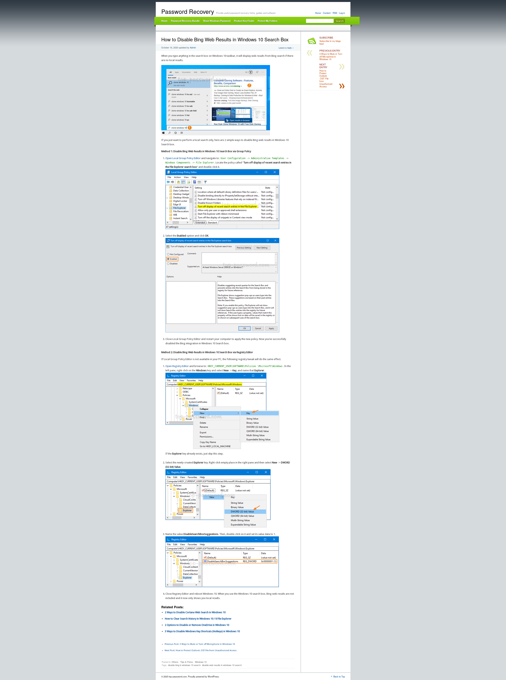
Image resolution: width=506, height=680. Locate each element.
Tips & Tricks (186, 661)
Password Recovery (187, 11)
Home (318, 12)
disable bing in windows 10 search (184, 665)
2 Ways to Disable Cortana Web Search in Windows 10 (195, 612)
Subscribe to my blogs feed (330, 40)
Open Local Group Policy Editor (183, 158)
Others (175, 661)
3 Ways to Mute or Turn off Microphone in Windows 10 (200, 644)
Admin (193, 47)
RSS (335, 12)
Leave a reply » (286, 47)
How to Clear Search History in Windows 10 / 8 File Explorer (198, 618)
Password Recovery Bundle (185, 20)
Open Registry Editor (177, 366)
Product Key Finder (244, 20)
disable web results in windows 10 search (222, 665)
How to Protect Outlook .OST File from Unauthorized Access (201, 650)
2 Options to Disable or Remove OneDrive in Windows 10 (197, 624)
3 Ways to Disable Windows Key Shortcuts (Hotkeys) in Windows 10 (202, 631)
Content (326, 12)
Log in (342, 12)
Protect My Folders (267, 20)
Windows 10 (201, 661)
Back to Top (339, 676)
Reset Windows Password (216, 20)
